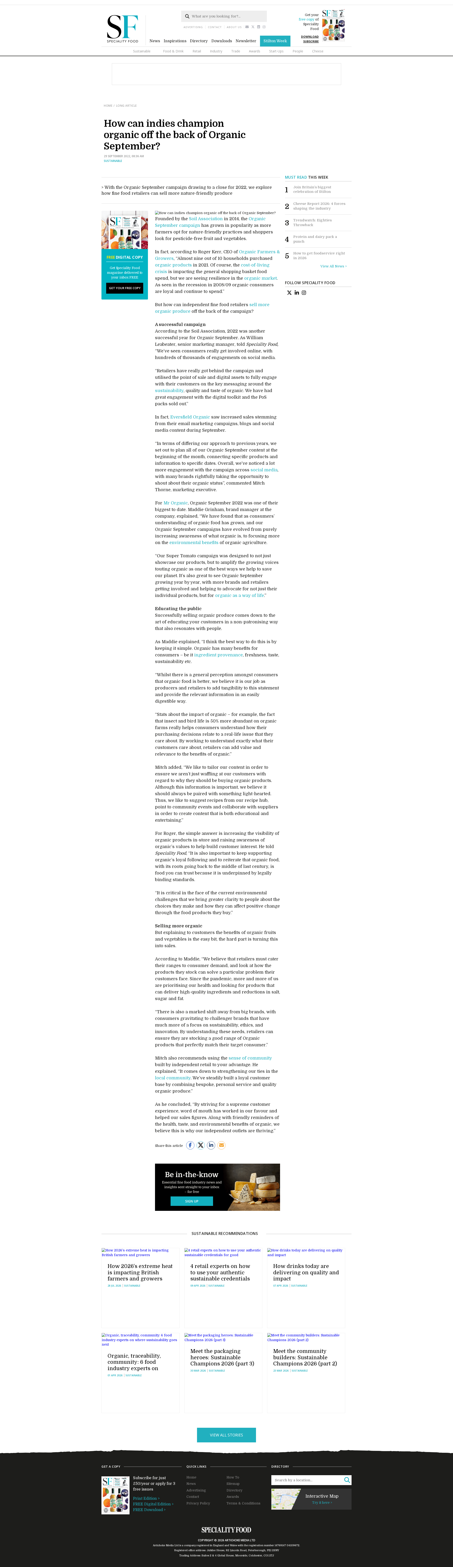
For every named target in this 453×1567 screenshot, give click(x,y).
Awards (254, 51)
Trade (235, 51)
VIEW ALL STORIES (226, 1435)
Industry (216, 51)
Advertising (193, 27)
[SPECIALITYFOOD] (126, 44)
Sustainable (142, 51)
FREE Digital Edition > (153, 1504)
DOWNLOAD (310, 37)
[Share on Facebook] (190, 1145)
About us (234, 27)
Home (108, 106)
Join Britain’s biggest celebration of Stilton (312, 189)
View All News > (333, 266)
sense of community (250, 1058)
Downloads (221, 41)
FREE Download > (149, 1510)
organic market (260, 278)
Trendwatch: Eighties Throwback (312, 222)
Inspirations (175, 41)
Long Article (126, 106)
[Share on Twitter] (201, 1145)
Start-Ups (276, 51)
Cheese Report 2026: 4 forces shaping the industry (319, 206)
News (155, 41)
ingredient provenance (218, 655)
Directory (199, 41)
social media (264, 470)
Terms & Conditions (243, 1503)
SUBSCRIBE (311, 41)
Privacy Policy (198, 1503)
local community (173, 1078)
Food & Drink (173, 51)
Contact (215, 27)
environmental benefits (193, 542)
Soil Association (206, 218)
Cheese (317, 51)
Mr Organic (176, 503)
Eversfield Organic (190, 417)
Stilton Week (275, 41)
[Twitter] (253, 27)
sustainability (169, 390)
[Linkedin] (258, 27)
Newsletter (246, 41)
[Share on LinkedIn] (211, 1145)
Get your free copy (125, 288)
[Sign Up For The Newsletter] (247, 27)
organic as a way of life (239, 595)
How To (232, 1477)
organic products (173, 265)
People (298, 51)
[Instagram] (264, 27)
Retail (197, 51)
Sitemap (232, 1484)
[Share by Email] (221, 1145)
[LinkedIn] (297, 293)
